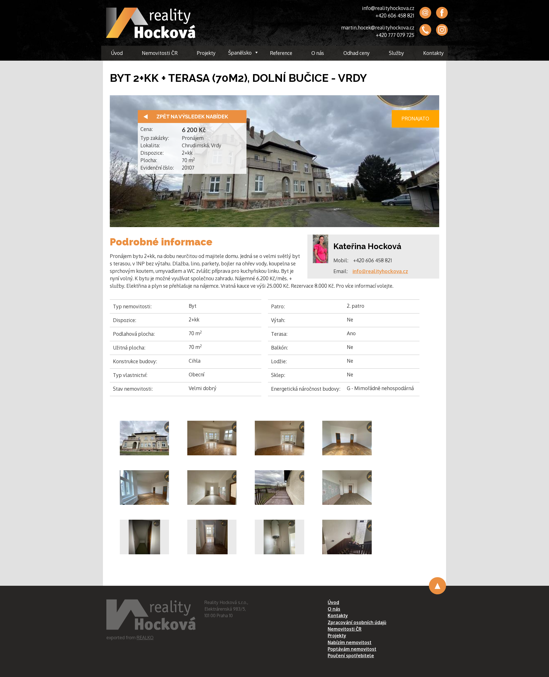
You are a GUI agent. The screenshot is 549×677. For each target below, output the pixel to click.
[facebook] (442, 12)
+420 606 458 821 (394, 15)
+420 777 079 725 (395, 35)
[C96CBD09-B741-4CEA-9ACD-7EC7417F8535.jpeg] (144, 487)
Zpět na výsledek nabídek (192, 117)
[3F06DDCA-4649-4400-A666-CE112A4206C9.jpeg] (212, 487)
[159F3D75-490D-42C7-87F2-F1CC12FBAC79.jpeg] (279, 487)
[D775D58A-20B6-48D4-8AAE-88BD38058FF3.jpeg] (279, 438)
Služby (396, 53)
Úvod (117, 53)
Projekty (206, 53)
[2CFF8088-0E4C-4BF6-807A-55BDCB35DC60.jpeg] (212, 438)
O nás (317, 53)
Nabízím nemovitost (349, 642)
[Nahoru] (437, 585)
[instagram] (442, 30)
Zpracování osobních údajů (357, 622)
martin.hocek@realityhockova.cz (377, 27)
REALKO (145, 637)
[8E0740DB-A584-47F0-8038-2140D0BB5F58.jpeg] (279, 537)
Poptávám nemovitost (352, 649)
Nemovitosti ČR (160, 53)
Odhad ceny (356, 53)
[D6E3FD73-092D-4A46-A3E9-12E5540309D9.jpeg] (212, 537)
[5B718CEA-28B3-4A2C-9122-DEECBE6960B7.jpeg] (144, 438)
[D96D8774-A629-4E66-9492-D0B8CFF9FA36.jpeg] (347, 438)
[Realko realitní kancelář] (150, 22)
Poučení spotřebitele (351, 655)
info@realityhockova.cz (388, 8)
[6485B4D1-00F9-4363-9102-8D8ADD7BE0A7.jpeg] (347, 537)
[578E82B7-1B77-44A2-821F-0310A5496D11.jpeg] (144, 537)
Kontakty (433, 53)
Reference (281, 53)
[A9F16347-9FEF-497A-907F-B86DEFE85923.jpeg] (347, 487)
